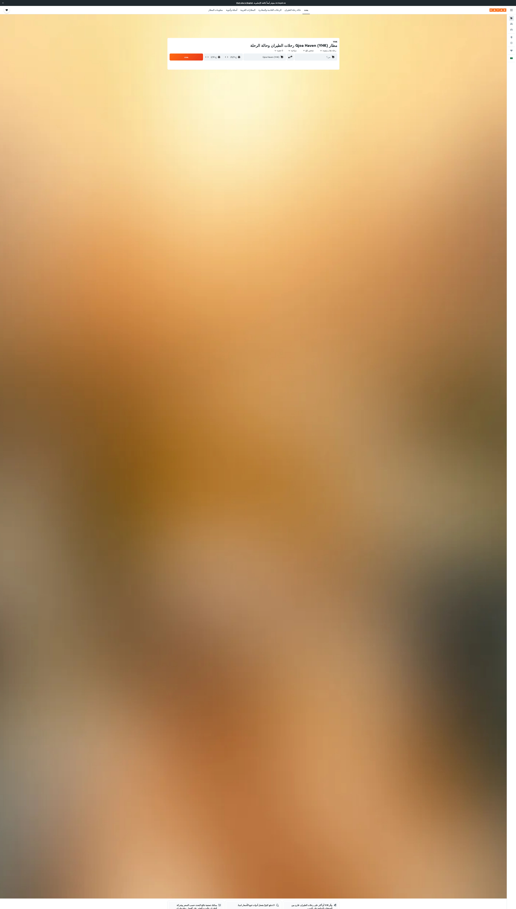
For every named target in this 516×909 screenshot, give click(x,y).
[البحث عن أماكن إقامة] (511, 24)
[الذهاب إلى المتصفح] (511, 37)
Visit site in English (244, 3)
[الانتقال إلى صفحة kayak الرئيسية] (498, 10)
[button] (3, 3)
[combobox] (328, 50)
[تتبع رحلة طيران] (511, 43)
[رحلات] (511, 50)
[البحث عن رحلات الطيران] (511, 18)
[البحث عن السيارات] (511, 29)
